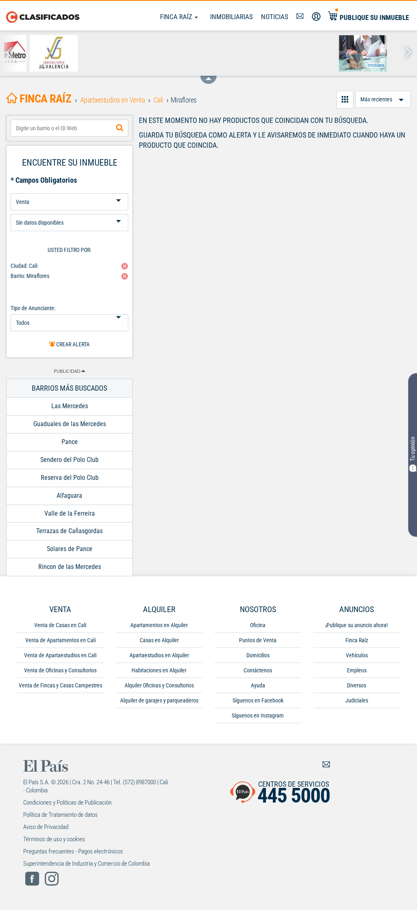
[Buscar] (119, 128)
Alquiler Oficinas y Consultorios (159, 685)
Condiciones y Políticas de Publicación (67, 802)
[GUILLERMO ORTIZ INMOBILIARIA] (94, 53)
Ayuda (258, 685)
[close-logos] (208, 76)
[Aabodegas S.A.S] (197, 53)
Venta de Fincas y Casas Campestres (60, 685)
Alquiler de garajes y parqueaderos (159, 700)
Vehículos (357, 655)
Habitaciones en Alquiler (159, 670)
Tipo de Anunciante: (33, 308)
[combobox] (69, 128)
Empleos (357, 670)
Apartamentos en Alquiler (159, 625)
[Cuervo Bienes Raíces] (351, 53)
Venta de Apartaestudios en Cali (60, 655)
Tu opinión (412, 449)
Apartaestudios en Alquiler (159, 655)
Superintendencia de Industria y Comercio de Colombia (86, 863)
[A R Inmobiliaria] (145, 53)
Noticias (274, 17)
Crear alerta (72, 344)
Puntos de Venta (258, 640)
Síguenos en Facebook (258, 700)
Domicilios (258, 655)
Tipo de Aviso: (69, 211)
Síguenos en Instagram (258, 715)
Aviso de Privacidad (45, 827)
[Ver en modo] (344, 100)
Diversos (356, 685)
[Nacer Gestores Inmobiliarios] (42, 53)
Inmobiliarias (231, 17)
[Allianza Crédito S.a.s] (300, 53)
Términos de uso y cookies (54, 839)
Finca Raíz (177, 17)
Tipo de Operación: (69, 190)
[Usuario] (316, 16)
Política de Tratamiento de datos (60, 814)
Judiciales (356, 700)
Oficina (258, 625)
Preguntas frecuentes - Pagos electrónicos (73, 851)
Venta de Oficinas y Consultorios (60, 670)
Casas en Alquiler (159, 640)
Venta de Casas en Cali (60, 625)
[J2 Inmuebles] (248, 53)
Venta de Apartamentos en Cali (60, 640)
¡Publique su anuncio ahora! (356, 625)
